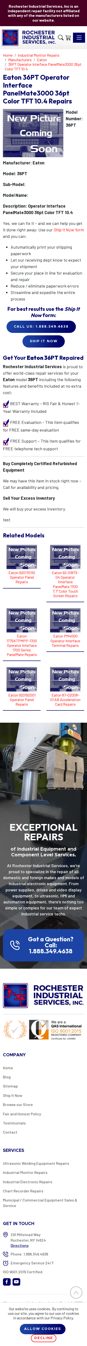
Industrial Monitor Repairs (25, 1172)
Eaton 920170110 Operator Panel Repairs (21, 577)
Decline (43, 1338)
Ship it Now (44, 341)
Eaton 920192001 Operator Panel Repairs (22, 699)
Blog (7, 1077)
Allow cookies (42, 1329)
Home (8, 1067)
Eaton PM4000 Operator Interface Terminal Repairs (65, 640)
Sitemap (10, 1086)
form (69, 229)
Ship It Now (12, 1095)
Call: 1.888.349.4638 (50, 948)
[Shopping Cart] (68, 37)
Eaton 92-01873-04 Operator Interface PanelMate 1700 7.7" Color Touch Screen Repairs (65, 584)
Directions (20, 1245)
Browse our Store (18, 1104)
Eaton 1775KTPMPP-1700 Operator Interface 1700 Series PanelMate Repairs (22, 645)
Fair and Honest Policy (22, 1114)
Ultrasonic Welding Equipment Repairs (36, 1163)
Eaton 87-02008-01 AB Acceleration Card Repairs (65, 699)
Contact (10, 1132)
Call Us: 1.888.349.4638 (41, 326)
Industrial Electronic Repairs (27, 1181)
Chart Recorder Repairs (23, 1191)
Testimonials (14, 1123)
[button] (61, 37)
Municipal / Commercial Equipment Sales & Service (40, 1203)
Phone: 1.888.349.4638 (29, 1254)
